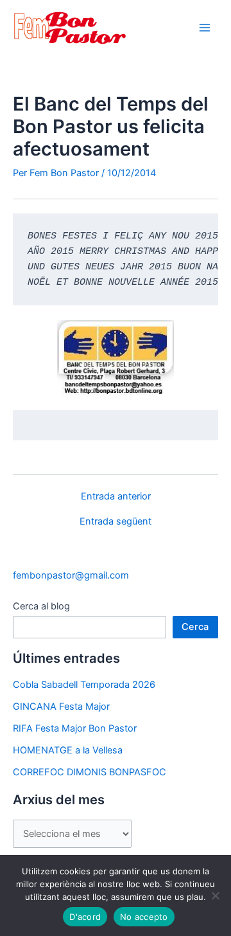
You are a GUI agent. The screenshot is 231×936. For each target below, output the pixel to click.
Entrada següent (115, 521)
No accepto (144, 917)
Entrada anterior (116, 496)
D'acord (85, 917)
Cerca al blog (41, 606)
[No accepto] (215, 895)
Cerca (195, 627)
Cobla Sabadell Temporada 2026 (84, 684)
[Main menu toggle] (204, 27)
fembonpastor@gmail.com (71, 575)
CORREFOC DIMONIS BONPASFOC (89, 772)
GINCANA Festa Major (61, 706)
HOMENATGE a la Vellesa (68, 750)
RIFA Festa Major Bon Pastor (75, 728)
